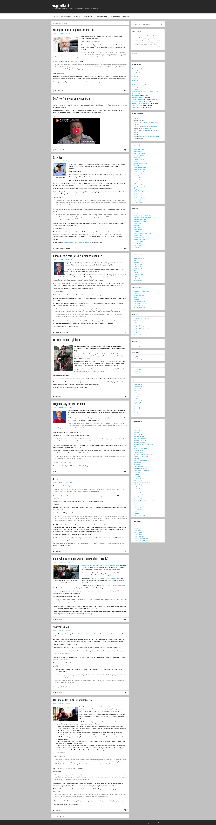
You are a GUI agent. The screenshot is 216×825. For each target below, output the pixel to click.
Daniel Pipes (137, 388)
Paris (55, 479)
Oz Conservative (138, 241)
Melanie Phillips (138, 369)
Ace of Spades (138, 384)
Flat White (136, 231)
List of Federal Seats (139, 169)
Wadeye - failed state (138, 99)
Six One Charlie (138, 534)
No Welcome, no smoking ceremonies (148, 136)
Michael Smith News (139, 239)
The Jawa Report (138, 409)
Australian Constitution (140, 442)
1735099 (136, 213)
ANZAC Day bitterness (150, 126)
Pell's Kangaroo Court (137, 87)
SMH (135, 276)
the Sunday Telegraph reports (64, 677)
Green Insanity (88, 16)
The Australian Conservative (141, 192)
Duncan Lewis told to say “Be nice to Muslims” (77, 256)
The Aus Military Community (142, 329)
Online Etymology (139, 478)
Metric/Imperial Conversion (141, 470)
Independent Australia (140, 159)
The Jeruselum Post (139, 495)
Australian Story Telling (140, 221)
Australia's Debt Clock (140, 440)
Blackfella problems (137, 97)
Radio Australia (138, 243)
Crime (56, 91)
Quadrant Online (138, 188)
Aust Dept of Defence (140, 438)
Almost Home (137, 528)
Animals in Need (138, 434)
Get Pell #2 (135, 77)
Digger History (138, 532)
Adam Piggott (137, 430)
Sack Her (57, 157)
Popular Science (138, 480)
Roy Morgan (137, 190)
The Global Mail (138, 489)
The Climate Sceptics (139, 305)
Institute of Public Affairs (140, 163)
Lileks (135, 393)
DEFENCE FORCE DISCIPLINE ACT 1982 (145, 454)
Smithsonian (137, 487)
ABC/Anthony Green (139, 149)
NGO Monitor (138, 399)
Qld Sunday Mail (138, 274)
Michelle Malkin (138, 397)
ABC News (137, 428)
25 (126, 248)
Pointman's (137, 371)
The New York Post (139, 503)
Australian (136, 262)
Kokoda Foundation (139, 466)
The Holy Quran (138, 491)
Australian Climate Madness (141, 291)
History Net (137, 464)
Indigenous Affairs (101, 16)
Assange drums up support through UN (73, 30)
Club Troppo (137, 227)
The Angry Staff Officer (140, 327)
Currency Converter (139, 452)
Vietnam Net (137, 511)
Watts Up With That (139, 308)
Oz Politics (136, 182)
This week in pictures (139, 411)
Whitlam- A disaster (137, 69)
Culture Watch (138, 229)
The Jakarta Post (138, 493)
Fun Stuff (126, 16)
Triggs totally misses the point (69, 404)
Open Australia (138, 180)
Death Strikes (137, 530)
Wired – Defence (138, 335)
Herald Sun (137, 270)
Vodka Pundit (137, 415)
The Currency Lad (138, 196)
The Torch (136, 333)
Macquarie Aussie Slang (140, 468)
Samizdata (137, 374)
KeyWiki (136, 357)
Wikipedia (136, 513)
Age (135, 260)
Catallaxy (136, 225)
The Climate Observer (140, 303)
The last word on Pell (137, 107)
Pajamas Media (138, 401)
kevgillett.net (60, 6)
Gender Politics (115, 16)
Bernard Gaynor (138, 223)
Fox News (136, 458)
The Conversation (139, 194)
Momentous (161, 823)
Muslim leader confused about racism (72, 700)
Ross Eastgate (137, 245)
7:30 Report (137, 426)
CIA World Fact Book (139, 450)
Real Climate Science (139, 301)
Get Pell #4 (135, 85)
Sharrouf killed (61, 627)
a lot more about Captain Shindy (73, 242)
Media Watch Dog (139, 171)
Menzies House (138, 173)
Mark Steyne (137, 395)
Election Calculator (139, 155)
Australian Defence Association (142, 217)
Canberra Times (138, 264)
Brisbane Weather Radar (140, 448)
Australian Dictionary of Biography (143, 444)
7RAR (135, 526)
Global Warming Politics (140, 460)
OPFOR (136, 323)
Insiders (136, 161)
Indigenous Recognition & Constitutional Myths (145, 91)
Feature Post (58, 332)
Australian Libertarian (140, 219)
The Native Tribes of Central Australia (144, 501)
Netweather (137, 472)
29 (61, 816)
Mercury (136, 272)
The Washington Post (139, 507)
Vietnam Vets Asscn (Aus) (141, 538)
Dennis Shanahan (58, 513)
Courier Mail (137, 266)
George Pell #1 (136, 73)
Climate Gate (137, 293)
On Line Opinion (138, 178)
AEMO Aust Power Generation (142, 215)
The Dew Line (137, 331)
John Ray (136, 165)
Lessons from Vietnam (140, 167)
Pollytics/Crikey (138, 184)
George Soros (135, 95)
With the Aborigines (139, 515)
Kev (69, 33)
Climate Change (66, 16)
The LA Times (137, 497)
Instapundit (137, 390)
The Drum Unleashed (139, 198)
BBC (135, 446)
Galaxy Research (138, 157)
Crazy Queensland (145, 128)
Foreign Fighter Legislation (67, 340)
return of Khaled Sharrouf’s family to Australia (86, 634)
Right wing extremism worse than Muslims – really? (80, 559)
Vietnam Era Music (139, 536)
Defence (57, 150)
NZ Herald (137, 476)
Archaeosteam (138, 386)
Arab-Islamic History (139, 436)
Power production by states (141, 186)
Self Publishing (138, 485)
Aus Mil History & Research (141, 318)
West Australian (138, 280)
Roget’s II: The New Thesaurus (142, 482)
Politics (55, 16)
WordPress (152, 823)
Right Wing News (138, 403)
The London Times (139, 499)
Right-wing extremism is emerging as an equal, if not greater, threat (100, 565)
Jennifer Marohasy (139, 295)
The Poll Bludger (138, 200)
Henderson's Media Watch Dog (142, 233)
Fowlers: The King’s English (141, 456)
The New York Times (139, 505)
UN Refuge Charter (137, 101)
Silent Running (138, 359)
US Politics (77, 16)
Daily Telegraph (138, 268)
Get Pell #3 (135, 81)
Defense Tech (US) (139, 321)
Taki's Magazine (138, 407)
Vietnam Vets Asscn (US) (141, 540)
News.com (136, 474)
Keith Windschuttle (139, 237)
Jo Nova (136, 297)
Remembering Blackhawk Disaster (149, 122)
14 (126, 91)
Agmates (136, 432)
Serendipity (137, 405)
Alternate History (138, 151)
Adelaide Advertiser (139, 258)
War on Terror (61, 91)
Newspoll (136, 175)
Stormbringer (137, 325)
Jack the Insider (138, 235)
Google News (137, 462)
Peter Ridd (136, 299)
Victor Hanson (138, 413)
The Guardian (137, 278)
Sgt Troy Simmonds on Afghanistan (71, 98)
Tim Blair (136, 247)
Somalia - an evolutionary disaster (141, 103)
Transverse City (138, 202)
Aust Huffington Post (139, 153)
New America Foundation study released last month (106, 578)
